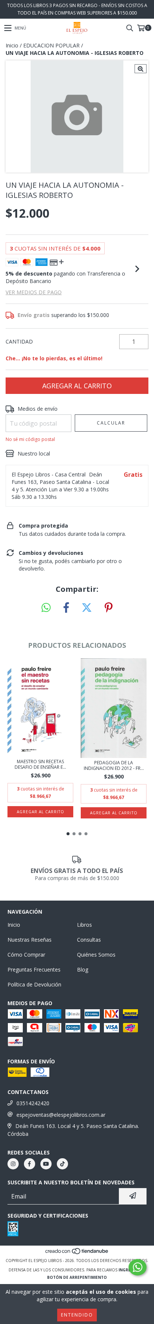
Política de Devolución (34, 984)
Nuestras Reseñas (29, 939)
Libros (84, 924)
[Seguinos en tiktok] (62, 1163)
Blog (82, 969)
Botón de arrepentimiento (77, 1277)
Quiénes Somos (96, 954)
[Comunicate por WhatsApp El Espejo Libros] (138, 1267)
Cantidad (19, 341)
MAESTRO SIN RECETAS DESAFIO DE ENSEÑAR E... (40, 764)
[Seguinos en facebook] (29, 1163)
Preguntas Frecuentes (34, 969)
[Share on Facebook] (66, 607)
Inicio (12, 45)
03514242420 (32, 1103)
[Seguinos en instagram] (13, 1163)
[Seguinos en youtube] (46, 1163)
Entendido (77, 1315)
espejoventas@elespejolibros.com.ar (60, 1114)
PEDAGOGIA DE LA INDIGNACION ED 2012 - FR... (114, 765)
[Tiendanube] (77, 1253)
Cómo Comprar (26, 954)
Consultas (89, 939)
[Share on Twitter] (87, 607)
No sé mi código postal (30, 439)
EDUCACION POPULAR (51, 45)
